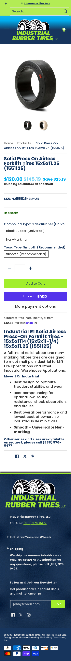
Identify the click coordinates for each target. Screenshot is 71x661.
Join (58, 604)
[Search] (66, 11)
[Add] (30, 268)
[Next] (64, 83)
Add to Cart (35, 283)
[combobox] (36, 11)
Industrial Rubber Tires (27, 635)
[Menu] (6, 30)
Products (24, 143)
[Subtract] (9, 268)
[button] (63, 30)
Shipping (10, 184)
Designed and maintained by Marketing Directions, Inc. (35, 639)
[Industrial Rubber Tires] (34, 30)
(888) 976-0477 (35, 523)
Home (8, 143)
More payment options (35, 306)
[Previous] (6, 83)
